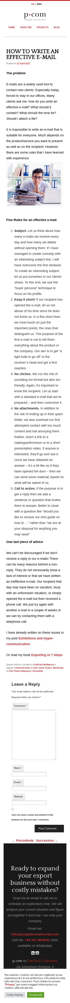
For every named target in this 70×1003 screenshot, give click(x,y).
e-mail (34, 668)
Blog (57, 27)
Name (18, 768)
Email (18, 782)
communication (22, 668)
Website (18, 796)
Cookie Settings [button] (15, 995)
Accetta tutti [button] (35, 995)
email (41, 668)
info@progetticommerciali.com (35, 934)
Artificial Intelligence (43, 664)
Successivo (47, 840)
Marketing (58, 668)
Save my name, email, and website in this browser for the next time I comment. (32, 817)
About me (26, 27)
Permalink (37, 671)
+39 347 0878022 (37, 940)
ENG (39, 4)
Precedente (23, 840)
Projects (42, 27)
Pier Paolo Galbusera (20, 671)
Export (48, 668)
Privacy (10, 984)
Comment (20, 706)
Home (11, 27)
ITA (32, 4)
